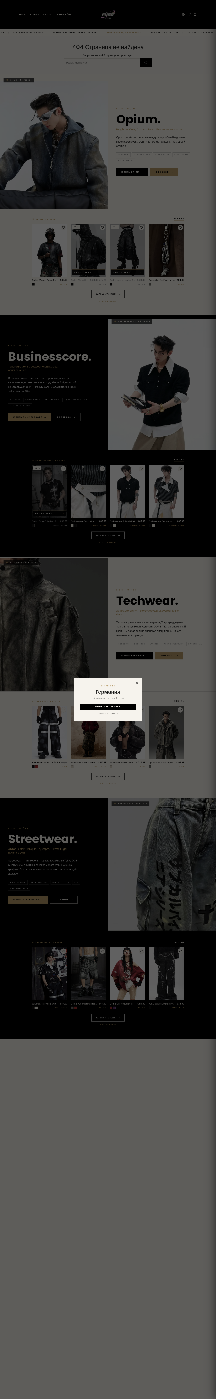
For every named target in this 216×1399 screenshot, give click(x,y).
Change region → (108, 713)
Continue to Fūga (108, 707)
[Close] (137, 683)
